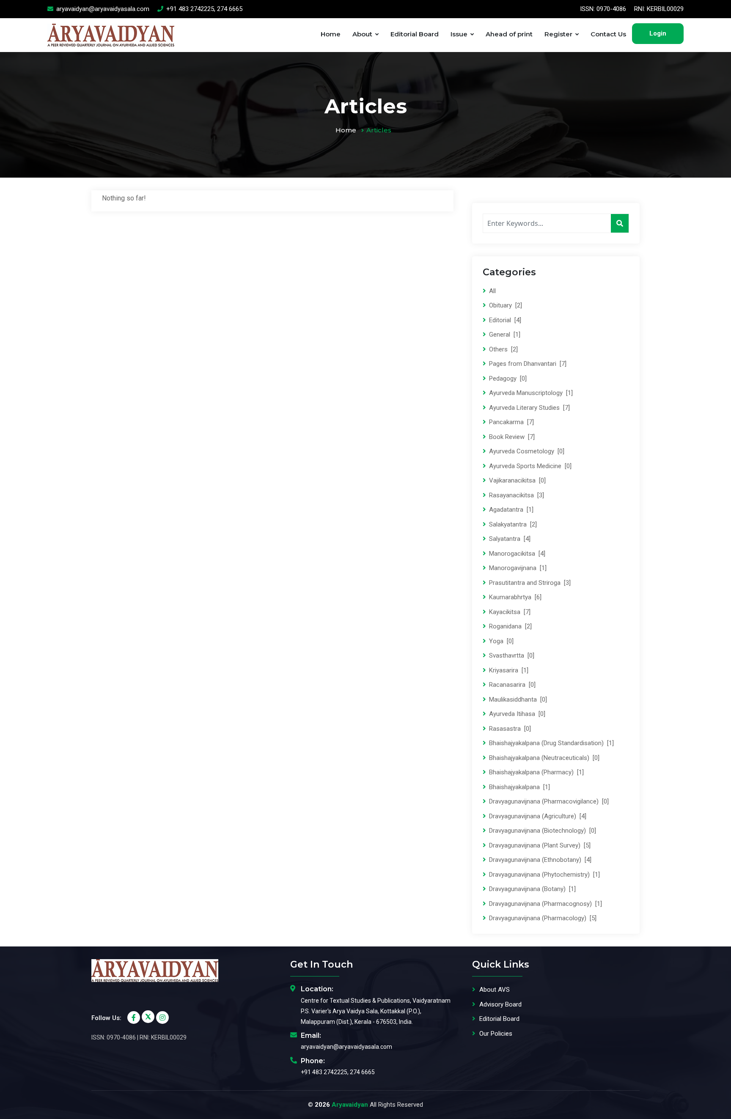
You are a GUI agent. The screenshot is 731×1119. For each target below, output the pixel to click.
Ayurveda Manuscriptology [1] (530, 393)
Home (331, 34)
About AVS (494, 989)
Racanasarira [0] (511, 684)
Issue (459, 34)
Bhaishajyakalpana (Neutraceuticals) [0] (543, 758)
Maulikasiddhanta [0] (517, 699)
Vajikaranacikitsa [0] (516, 480)
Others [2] (502, 349)
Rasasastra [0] (509, 728)
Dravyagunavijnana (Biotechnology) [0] (541, 830)
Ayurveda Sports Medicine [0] (529, 466)
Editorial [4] (504, 320)
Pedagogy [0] (507, 378)
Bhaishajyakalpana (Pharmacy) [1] (535, 772)
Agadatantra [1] (510, 509)
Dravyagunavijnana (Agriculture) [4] (536, 816)
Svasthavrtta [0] (510, 655)
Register (558, 34)
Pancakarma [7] (510, 422)
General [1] (503, 334)
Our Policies (495, 1033)
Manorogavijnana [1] (517, 568)
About (362, 34)
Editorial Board (414, 34)
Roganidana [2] (509, 626)
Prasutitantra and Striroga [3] (529, 583)
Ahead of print (509, 34)
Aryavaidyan (350, 1104)
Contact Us (608, 34)
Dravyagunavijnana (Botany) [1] (531, 889)
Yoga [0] (500, 641)
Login (657, 33)
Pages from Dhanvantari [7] (526, 364)
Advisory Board (500, 1004)
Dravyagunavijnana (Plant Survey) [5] (539, 845)
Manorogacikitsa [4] (516, 553)
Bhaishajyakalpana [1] (518, 787)
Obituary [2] (504, 305)
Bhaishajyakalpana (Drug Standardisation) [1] (550, 743)
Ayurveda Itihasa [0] (516, 714)
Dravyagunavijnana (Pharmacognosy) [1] (544, 904)
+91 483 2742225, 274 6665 (203, 9)
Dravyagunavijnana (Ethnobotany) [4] (539, 860)
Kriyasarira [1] (507, 670)
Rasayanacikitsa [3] (515, 495)
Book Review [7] (511, 437)
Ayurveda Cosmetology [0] (525, 451)
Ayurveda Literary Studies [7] (528, 407)
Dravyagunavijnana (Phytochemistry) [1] (543, 874)
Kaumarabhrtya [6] (514, 597)
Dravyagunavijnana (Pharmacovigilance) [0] (548, 801)
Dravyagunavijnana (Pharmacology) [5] (541, 918)
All (491, 291)
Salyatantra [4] (508, 539)
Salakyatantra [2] (512, 524)
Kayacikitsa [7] (508, 612)
